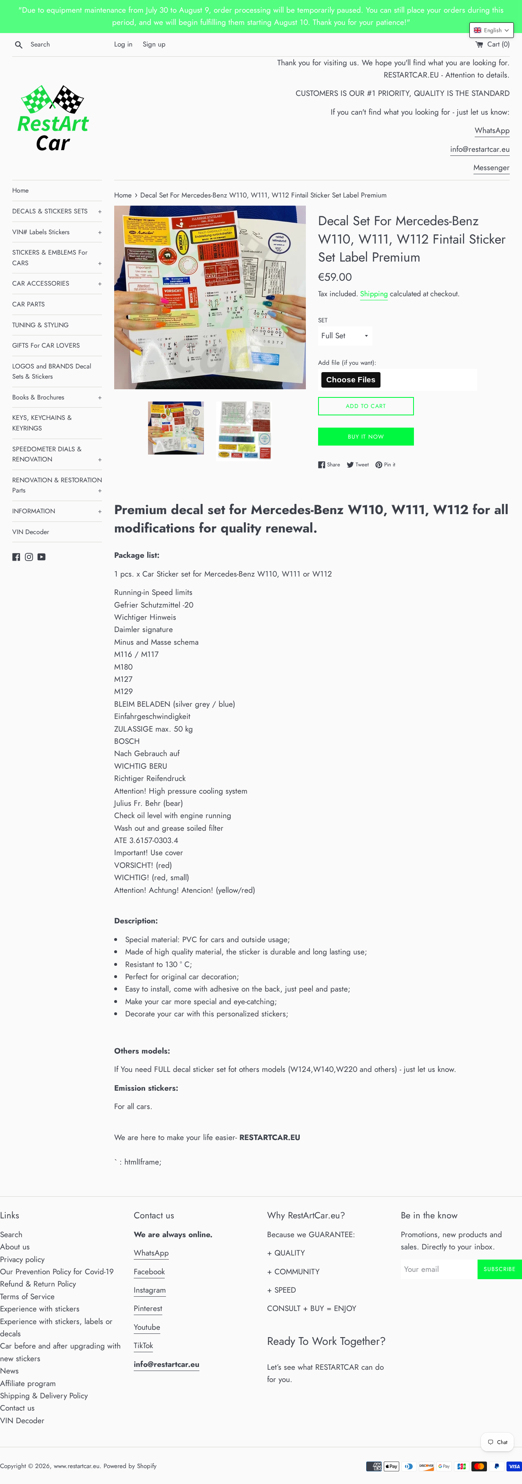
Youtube (147, 1327)
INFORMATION (57, 511)
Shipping (374, 293)
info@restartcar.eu (480, 149)
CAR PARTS (28, 304)
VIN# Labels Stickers (57, 232)
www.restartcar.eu (77, 1466)
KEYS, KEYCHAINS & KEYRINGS (42, 423)
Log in (123, 44)
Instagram (150, 1289)
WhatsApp (492, 130)
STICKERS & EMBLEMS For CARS (57, 258)
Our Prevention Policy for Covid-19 (57, 1271)
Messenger (491, 167)
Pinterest (148, 1308)
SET (322, 320)
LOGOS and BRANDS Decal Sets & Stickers (51, 372)
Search (11, 1234)
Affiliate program (28, 1383)
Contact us (17, 1407)
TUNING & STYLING (40, 325)
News (9, 1370)
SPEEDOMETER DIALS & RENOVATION (57, 454)
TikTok (143, 1345)
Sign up (154, 44)
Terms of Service (27, 1296)
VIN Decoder (30, 532)
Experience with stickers (40, 1308)
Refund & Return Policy (38, 1283)
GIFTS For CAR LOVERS (46, 345)
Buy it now (366, 437)
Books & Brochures (57, 397)
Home (20, 190)
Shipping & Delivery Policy (44, 1395)
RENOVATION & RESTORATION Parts (57, 485)
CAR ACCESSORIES (57, 283)
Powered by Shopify (130, 1466)
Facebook (149, 1271)
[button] (491, 30)
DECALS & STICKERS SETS (57, 211)
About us (15, 1246)
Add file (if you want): (347, 362)
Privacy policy (22, 1259)
